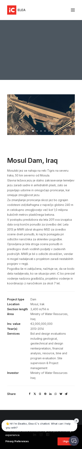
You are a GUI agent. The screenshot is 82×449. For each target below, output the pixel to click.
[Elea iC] (16, 10)
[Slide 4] (45, 131)
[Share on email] (65, 394)
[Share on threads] (40, 394)
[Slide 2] (37, 131)
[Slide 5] (49, 131)
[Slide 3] (41, 131)
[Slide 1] (33, 131)
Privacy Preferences (16, 441)
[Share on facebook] (29, 394)
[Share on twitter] (34, 394)
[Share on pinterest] (45, 394)
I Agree (67, 441)
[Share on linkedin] (50, 394)
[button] (73, 10)
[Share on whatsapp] (55, 394)
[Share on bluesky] (60, 394)
